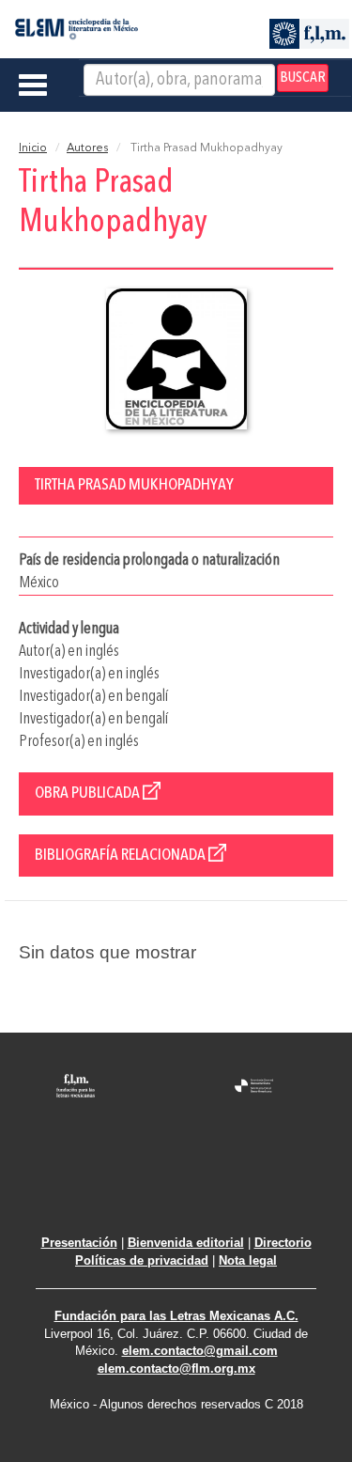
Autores (87, 148)
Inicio (33, 148)
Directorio (283, 1243)
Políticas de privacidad (141, 1260)
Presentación (79, 1243)
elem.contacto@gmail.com (200, 1351)
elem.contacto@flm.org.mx (176, 1368)
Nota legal (248, 1260)
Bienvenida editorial (186, 1243)
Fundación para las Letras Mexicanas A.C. (176, 1316)
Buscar (303, 78)
